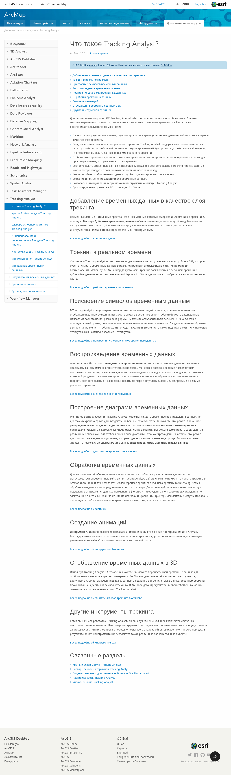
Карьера (122, 748)
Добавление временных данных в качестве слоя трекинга (109, 75)
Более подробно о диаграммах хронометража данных (103, 451)
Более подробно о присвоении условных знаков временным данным (113, 340)
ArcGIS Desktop (70, 748)
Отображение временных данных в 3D (97, 105)
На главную (15, 23)
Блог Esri (122, 752)
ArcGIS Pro (48, 4)
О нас (120, 744)
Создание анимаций (85, 101)
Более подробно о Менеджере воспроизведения (100, 393)
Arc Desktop (16, 4)
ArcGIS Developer (71, 761)
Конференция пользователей (135, 757)
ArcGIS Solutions (71, 765)
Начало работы (43, 23)
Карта (66, 23)
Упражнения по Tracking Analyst (32, 258)
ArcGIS (65, 757)
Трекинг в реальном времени (91, 79)
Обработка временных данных (92, 97)
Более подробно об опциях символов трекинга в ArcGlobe (106, 598)
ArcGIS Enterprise (71, 752)
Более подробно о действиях (88, 509)
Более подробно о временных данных (93, 238)
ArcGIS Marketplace (72, 770)
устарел (93, 65)
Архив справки (99, 53)
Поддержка (11, 761)
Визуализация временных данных (33, 277)
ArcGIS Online (69, 744)
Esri (219, 4)
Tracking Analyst (50, 30)
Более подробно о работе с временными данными (101, 287)
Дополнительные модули (184, 23)
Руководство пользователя (28, 291)
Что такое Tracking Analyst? (28, 206)
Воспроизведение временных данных (96, 88)
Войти (185, 4)
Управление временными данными (28, 268)
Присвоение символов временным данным (100, 84)
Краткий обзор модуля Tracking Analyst (31, 215)
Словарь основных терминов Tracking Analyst (30, 227)
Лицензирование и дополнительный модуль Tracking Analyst (33, 240)
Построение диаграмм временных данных (99, 92)
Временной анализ (24, 284)
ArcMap (62, 4)
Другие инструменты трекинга (92, 110)
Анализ (85, 23)
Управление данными (114, 23)
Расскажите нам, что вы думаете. (201, 761)
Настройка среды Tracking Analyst (33, 251)
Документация (13, 757)
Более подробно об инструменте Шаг (93, 642)
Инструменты (148, 23)
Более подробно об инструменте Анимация (97, 549)
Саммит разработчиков (131, 761)
